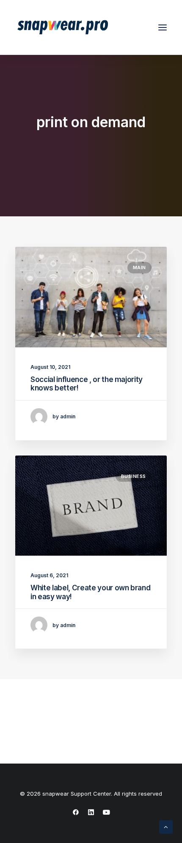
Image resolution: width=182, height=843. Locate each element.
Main (139, 267)
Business (133, 476)
